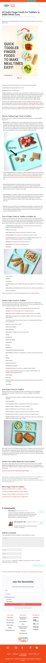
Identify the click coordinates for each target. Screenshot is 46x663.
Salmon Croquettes (10, 370)
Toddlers (28, 16)
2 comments (32, 16)
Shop (23, 624)
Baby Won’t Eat (10, 622)
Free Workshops (23, 621)
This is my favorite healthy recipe (20, 244)
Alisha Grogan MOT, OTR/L (8, 16)
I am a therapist (9, 601)
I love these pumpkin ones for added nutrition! (22, 311)
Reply (41, 512)
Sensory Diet (10, 625)
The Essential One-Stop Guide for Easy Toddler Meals (15, 496)
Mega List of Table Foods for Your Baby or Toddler (14, 489)
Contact (15, 654)
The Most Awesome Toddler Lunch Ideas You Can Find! (15, 494)
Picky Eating (10, 617)
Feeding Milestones (10, 630)
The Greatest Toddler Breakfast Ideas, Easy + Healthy (15, 491)
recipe (19, 368)
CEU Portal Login (23, 633)
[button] (23, 599)
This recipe (17, 235)
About (9, 654)
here (6, 200)
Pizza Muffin (9, 237)
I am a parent (8, 599)
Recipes (10, 627)
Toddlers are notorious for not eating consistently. (19, 174)
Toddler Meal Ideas (35, 293)
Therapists (23, 630)
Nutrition (15, 16)
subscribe (4, 562)
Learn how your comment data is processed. (32, 571)
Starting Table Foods (22, 16)
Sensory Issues (10, 620)
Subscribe (23, 654)
